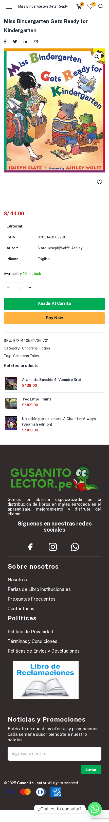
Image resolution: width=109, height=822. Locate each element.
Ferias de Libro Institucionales (39, 589)
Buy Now (54, 318)
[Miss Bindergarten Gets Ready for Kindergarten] (5, 41)
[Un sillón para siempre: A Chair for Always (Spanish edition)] (11, 423)
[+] (30, 288)
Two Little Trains (36, 399)
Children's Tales (26, 356)
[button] (96, 56)
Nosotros (17, 579)
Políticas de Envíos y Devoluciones (44, 651)
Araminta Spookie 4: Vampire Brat (51, 380)
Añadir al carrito (54, 303)
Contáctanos (21, 608)
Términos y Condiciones (32, 641)
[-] (8, 288)
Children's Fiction (36, 348)
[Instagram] (52, 547)
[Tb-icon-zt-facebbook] (30, 547)
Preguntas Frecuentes (32, 599)
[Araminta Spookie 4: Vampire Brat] (11, 385)
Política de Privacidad (30, 631)
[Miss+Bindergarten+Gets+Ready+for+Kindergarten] (15, 41)
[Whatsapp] (75, 547)
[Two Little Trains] (11, 405)
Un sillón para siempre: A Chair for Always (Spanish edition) (59, 421)
